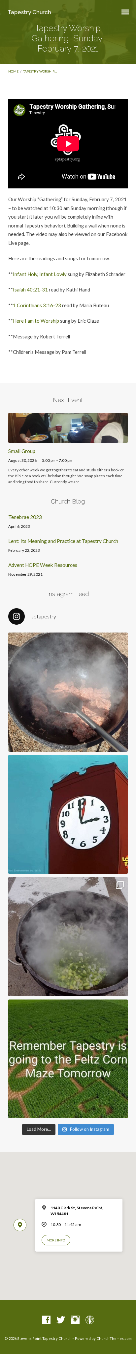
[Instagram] (75, 1320)
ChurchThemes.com (114, 1338)
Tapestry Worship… (40, 71)
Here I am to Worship (36, 321)
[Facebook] (46, 1320)
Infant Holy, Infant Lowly (40, 274)
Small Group (21, 451)
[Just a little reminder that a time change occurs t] (68, 814)
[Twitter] (60, 1320)
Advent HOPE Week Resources (42, 565)
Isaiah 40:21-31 (30, 289)
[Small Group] (68, 438)
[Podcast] (89, 1320)
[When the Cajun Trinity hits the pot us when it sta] (68, 936)
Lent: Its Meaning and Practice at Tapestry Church (63, 541)
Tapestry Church (29, 12)
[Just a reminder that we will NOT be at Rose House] (68, 1059)
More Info (56, 1240)
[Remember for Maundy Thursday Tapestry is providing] (68, 692)
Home (13, 71)
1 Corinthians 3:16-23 (37, 305)
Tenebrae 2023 (25, 517)
